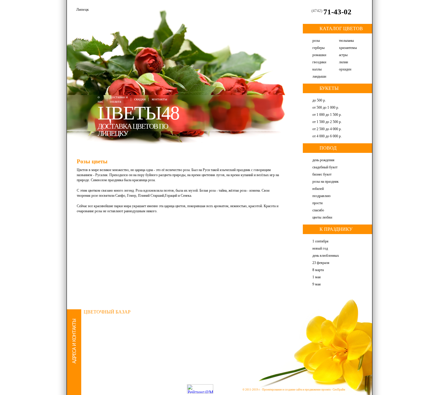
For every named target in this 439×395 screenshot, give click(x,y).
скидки (140, 99)
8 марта (318, 270)
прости (317, 203)
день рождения (323, 160)
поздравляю (321, 196)
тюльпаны (346, 41)
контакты (159, 99)
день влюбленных (325, 255)
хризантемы (348, 48)
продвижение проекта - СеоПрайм (325, 389)
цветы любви (322, 217)
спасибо (318, 210)
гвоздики (319, 62)
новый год (320, 248)
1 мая (316, 277)
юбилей (318, 189)
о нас (100, 99)
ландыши (319, 76)
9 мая (316, 284)
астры (343, 55)
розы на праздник (325, 181)
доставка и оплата (119, 99)
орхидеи (345, 69)
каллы (317, 69)
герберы (318, 48)
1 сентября (320, 241)
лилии (343, 62)
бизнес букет (321, 174)
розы (316, 41)
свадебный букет (324, 167)
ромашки (319, 55)
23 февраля (320, 263)
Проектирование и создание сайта (282, 389)
